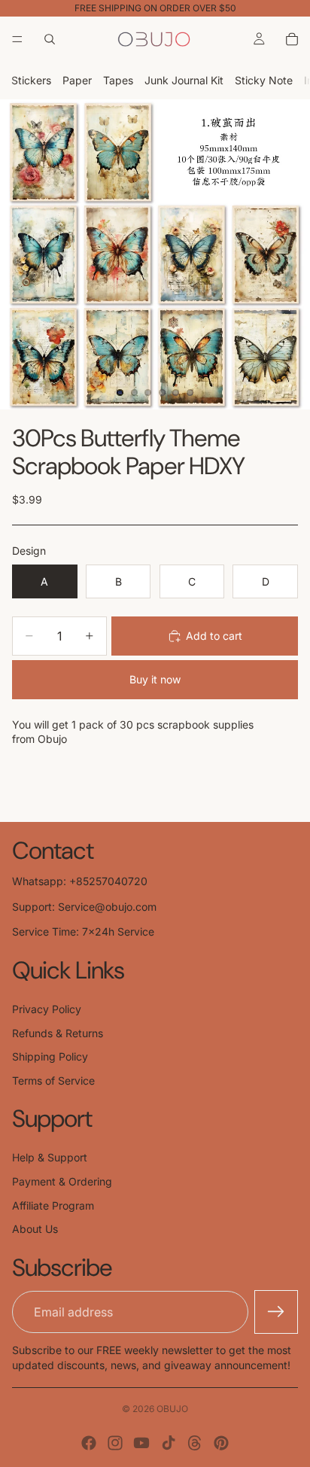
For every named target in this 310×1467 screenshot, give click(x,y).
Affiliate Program (53, 1205)
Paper (77, 80)
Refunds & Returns (57, 1033)
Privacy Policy (46, 1009)
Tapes (118, 80)
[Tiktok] (169, 1443)
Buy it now (155, 679)
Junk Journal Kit (183, 80)
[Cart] (291, 39)
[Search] (49, 39)
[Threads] (195, 1443)
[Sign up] (276, 1312)
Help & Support (49, 1157)
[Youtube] (141, 1443)
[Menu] (17, 39)
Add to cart (214, 635)
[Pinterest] (221, 1443)
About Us (35, 1228)
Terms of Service (53, 1080)
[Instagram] (115, 1443)
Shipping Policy (50, 1056)
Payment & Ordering (62, 1181)
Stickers (31, 80)
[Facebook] (89, 1443)
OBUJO (172, 1408)
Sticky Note (264, 80)
